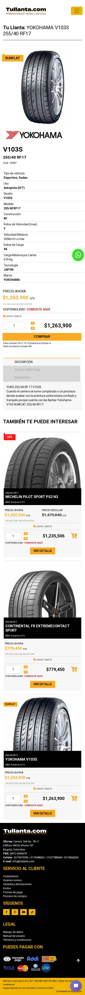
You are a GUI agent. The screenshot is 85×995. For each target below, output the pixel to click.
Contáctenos (10, 876)
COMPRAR (42, 337)
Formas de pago (13, 892)
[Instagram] (15, 912)
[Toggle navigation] (77, 11)
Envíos (7, 888)
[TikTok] (32, 912)
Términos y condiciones (17, 939)
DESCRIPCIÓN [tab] (24, 362)
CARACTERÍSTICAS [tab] (27, 369)
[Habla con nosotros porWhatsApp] (78, 255)
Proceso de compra (15, 896)
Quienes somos (12, 880)
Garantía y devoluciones (17, 884)
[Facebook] (6, 912)
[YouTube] (23, 912)
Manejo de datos (13, 931)
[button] (76, 986)
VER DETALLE (42, 550)
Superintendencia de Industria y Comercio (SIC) (28, 988)
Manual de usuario (14, 935)
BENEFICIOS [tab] (22, 377)
